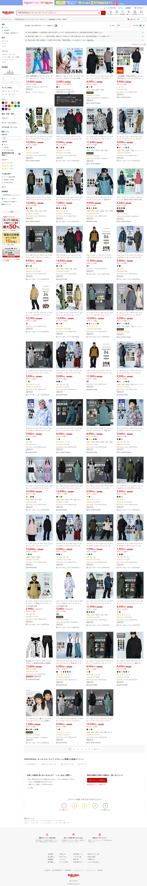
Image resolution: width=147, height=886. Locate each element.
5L (6, 94)
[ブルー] (18, 106)
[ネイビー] (3, 109)
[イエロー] (12, 106)
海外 (8, 131)
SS (3, 91)
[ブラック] (3, 102)
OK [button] (80, 100)
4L (3, 94)
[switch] (19, 154)
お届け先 (4, 134)
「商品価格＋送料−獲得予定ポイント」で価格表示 (38, 25)
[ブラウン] (12, 102)
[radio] (2, 27)
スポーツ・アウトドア (31, 821)
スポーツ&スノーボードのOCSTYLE (68, 161)
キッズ (4, 46)
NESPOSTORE (92, 221)
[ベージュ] (15, 102)
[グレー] (6, 102)
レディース (5, 41)
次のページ (97, 749)
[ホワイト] (9, 102)
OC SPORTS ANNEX (94, 103)
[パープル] (6, 109)
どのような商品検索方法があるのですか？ (40, 782)
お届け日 (4, 141)
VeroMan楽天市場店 (33, 679)
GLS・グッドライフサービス (36, 92)
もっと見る (30, 787)
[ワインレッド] (6, 106)
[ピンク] (3, 106)
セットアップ (82, 764)
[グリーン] (15, 106)
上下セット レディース (48, 764)
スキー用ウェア (60, 821)
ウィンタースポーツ (46, 821)
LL (14, 91)
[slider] (2, 74)
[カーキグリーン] (18, 102)
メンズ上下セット (31, 764)
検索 (12, 82)
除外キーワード (6, 204)
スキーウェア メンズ (66, 764)
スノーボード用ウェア (62, 823)
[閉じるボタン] (143, 32)
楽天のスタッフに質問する (97, 780)
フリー (14, 94)
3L (17, 91)
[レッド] (9, 106)
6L (9, 94)
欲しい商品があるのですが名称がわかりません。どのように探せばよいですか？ (51, 779)
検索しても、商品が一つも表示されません (40, 784)
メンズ (4, 43)
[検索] (103, 13)
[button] (139, 8)
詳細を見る (90, 40)
